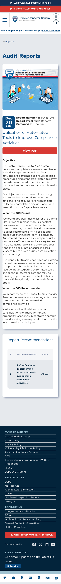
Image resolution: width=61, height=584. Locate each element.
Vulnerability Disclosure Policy (22, 448)
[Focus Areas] (39, 579)
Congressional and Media (20, 511)
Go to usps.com (51, 30)
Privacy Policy (13, 444)
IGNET (8, 493)
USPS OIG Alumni (15, 471)
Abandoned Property (17, 436)
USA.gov (10, 501)
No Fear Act (12, 485)
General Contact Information (22, 523)
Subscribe (13, 566)
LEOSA (9, 467)
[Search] (56, 25)
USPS (8, 481)
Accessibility (12, 440)
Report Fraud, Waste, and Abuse (32, 9)
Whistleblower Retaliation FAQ (23, 519)
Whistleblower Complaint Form (32, 3)
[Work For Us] (47, 579)
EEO (7, 456)
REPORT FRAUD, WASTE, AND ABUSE (31, 534)
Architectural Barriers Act (19, 489)
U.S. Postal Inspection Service (22, 497)
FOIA (8, 515)
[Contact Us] (56, 580)
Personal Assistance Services (21, 452)
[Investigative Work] (22, 579)
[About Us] (5, 579)
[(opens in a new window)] (34, 544)
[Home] (31, 21)
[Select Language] (56, 18)
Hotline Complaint (16, 527)
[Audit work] (13, 579)
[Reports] (30, 579)
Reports (10, 41)
